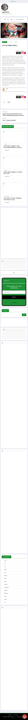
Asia (5, 566)
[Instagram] (23, 53)
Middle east (6, 593)
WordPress (15, 716)
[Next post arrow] (24, 120)
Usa (5, 602)
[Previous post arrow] (24, 114)
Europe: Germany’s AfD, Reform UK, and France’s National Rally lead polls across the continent (13, 114)
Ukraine (5, 599)
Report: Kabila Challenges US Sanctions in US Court (13, 172)
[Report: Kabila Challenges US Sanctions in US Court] (14, 162)
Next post (4, 118)
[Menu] (20, 9)
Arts (5, 563)
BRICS (5, 569)
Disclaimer (10, 714)
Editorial (5, 575)
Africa (5, 560)
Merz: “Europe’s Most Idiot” (9, 120)
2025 (9, 102)
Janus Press (7, 196)
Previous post (5, 111)
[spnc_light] (26, 9)
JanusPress (5, 12)
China (5, 572)
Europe (5, 581)
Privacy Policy (16, 714)
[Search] (24, 9)
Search (5, 310)
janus (7, 88)
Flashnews (6, 584)
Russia (5, 596)
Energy (5, 578)
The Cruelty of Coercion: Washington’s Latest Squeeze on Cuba (13, 198)
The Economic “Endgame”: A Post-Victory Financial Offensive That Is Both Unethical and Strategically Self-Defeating (13, 146)
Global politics (6, 587)
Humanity (5, 590)
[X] (18, 53)
